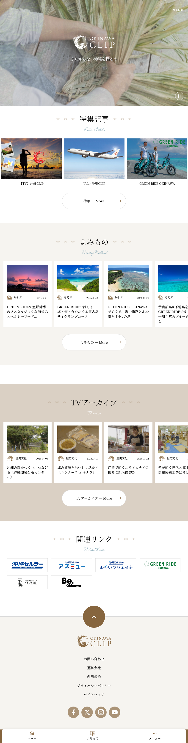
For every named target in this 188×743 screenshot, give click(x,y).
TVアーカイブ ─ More (94, 498)
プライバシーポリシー (94, 685)
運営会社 (94, 667)
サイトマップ (94, 694)
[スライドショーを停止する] (179, 96)
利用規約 (94, 676)
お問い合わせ (94, 658)
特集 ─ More (94, 200)
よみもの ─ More (94, 342)
